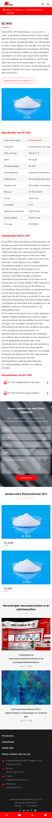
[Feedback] (45, 815)
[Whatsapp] (6, 815)
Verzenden (26, 477)
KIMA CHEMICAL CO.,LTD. (32, 799)
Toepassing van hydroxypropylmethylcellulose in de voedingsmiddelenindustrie (26, 658)
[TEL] (32, 815)
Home (8, 9)
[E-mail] (19, 815)
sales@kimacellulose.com (17, 779)
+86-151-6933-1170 (15, 771)
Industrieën (8, 741)
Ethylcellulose (35, 140)
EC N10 (10, 12)
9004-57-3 (34, 153)
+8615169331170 (13, 787)
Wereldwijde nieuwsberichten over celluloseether (26, 607)
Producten (18, 9)
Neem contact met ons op (16, 753)
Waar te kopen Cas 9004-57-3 (18, 80)
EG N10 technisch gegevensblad (23, 392)
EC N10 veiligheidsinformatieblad (23, 382)
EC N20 (8, 588)
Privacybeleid (32, 805)
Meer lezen (26, 647)
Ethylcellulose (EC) (34, 9)
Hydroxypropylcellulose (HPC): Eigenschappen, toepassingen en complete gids (26, 713)
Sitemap (18, 805)
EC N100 (8, 542)
